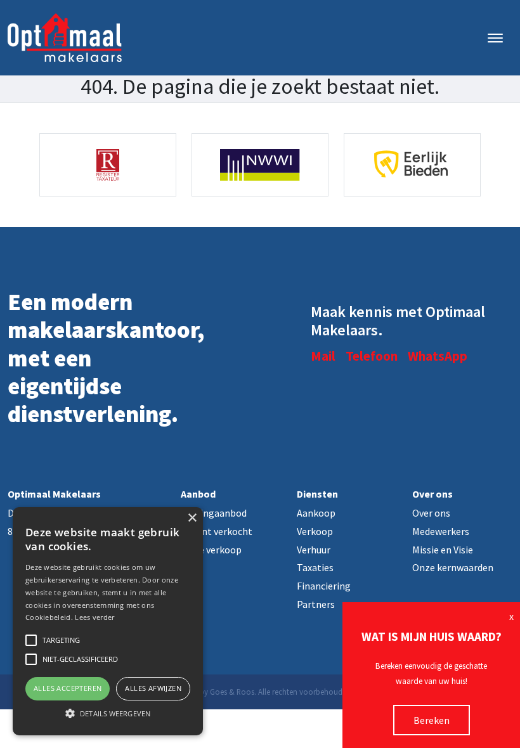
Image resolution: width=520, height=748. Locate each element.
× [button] (192, 518)
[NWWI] (260, 165)
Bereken (431, 720)
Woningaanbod (214, 512)
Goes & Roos (232, 692)
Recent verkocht (216, 531)
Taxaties (315, 567)
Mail (323, 356)
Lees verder (94, 617)
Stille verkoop (211, 549)
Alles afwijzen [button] (153, 688)
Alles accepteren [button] (67, 688)
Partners (316, 604)
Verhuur (313, 549)
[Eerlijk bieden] (412, 165)
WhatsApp (437, 356)
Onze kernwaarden (452, 567)
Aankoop (316, 512)
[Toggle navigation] (495, 38)
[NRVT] (107, 165)
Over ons (431, 512)
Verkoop (315, 531)
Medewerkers (440, 531)
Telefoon (372, 356)
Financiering (324, 585)
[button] (107, 713)
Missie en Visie (442, 549)
